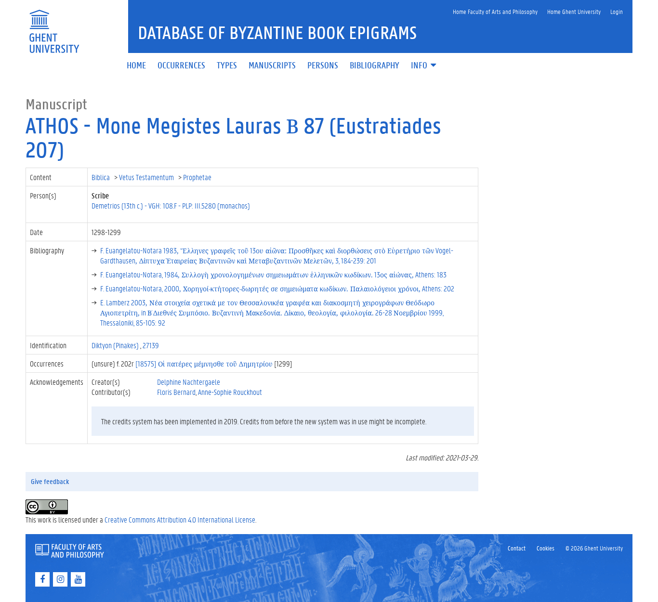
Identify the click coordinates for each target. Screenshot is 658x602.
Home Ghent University (574, 11)
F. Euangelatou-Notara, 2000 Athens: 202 (277, 288)
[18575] (204, 363)
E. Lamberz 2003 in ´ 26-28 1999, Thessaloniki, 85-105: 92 (272, 312)
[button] (424, 65)
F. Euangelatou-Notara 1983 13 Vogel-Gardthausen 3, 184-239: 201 (276, 255)
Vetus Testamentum (147, 177)
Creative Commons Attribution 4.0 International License (180, 519)
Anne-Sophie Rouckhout (230, 392)
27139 (151, 345)
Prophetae (198, 177)
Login (616, 11)
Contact (517, 548)
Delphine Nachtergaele (188, 382)
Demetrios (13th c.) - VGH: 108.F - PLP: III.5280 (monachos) (171, 205)
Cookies (545, 548)
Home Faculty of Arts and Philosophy (495, 11)
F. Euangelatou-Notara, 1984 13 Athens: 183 (273, 274)
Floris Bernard (176, 392)
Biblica (101, 177)
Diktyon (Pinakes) (116, 345)
